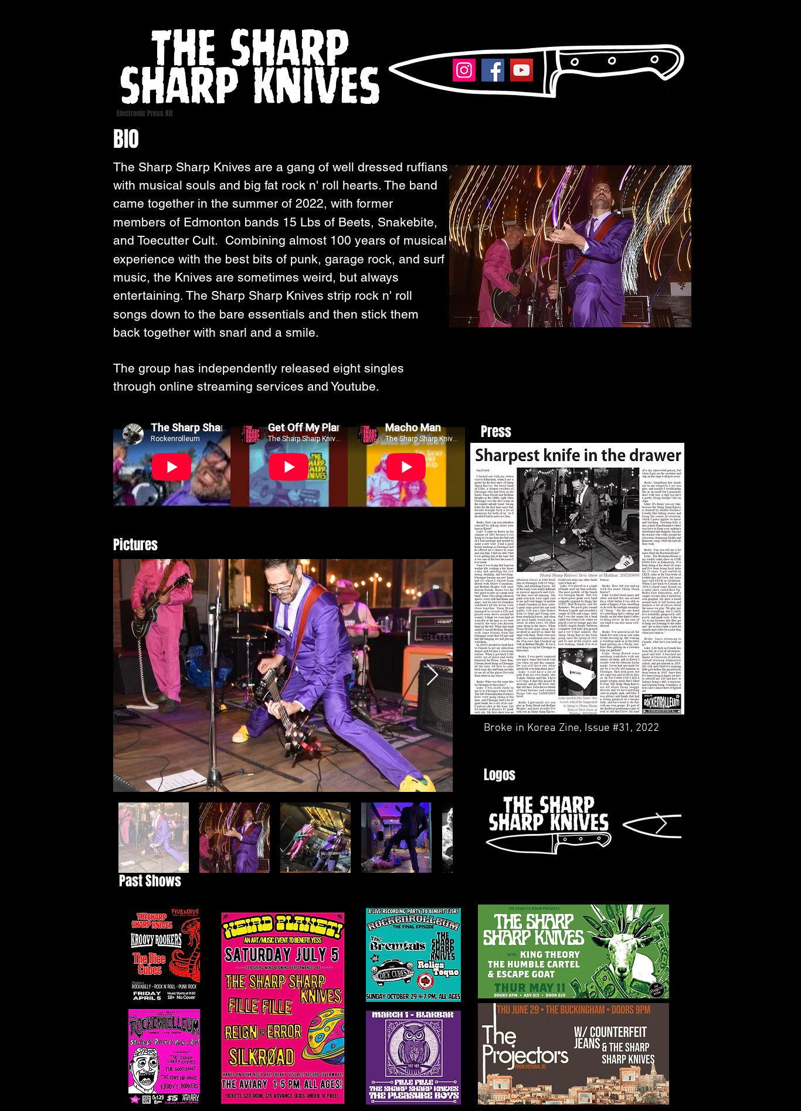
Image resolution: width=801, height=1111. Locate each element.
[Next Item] (432, 675)
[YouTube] (521, 70)
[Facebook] (492, 70)
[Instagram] (464, 70)
